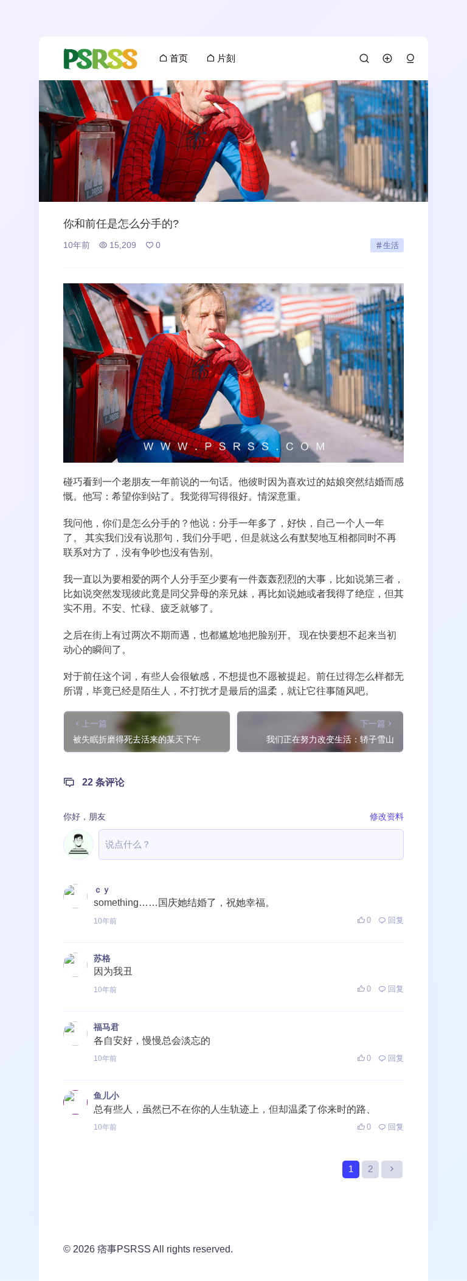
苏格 (102, 958)
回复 (396, 920)
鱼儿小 (106, 1095)
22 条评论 (103, 782)
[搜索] (364, 58)
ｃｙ (102, 889)
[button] (410, 58)
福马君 (106, 1027)
